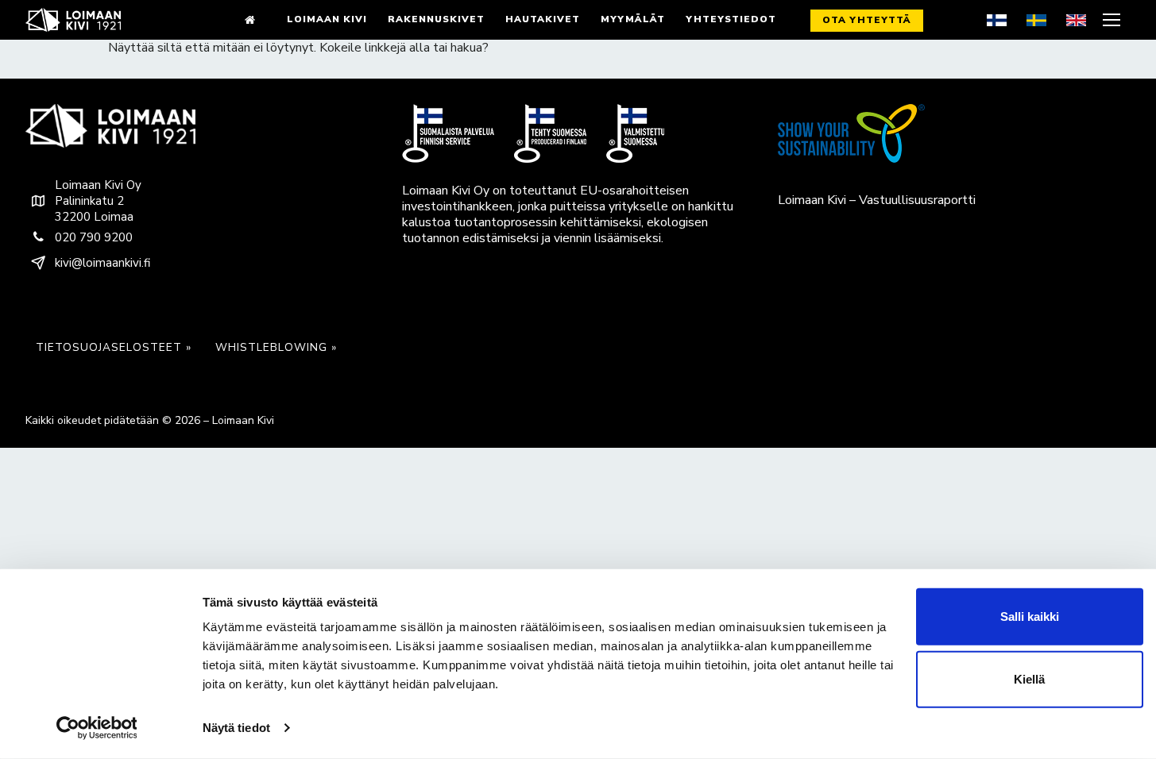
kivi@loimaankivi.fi (102, 263)
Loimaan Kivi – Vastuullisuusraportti (877, 200)
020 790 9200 (94, 237)
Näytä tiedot (236, 727)
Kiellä (1029, 679)
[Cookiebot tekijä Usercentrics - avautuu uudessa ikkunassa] (96, 728)
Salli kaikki (1029, 616)
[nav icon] (1113, 20)
